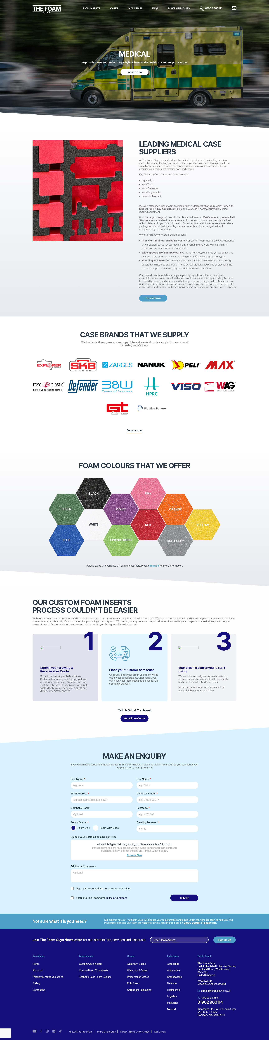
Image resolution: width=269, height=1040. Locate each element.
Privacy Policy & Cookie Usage (134, 1031)
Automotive (173, 970)
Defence (172, 983)
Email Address (79, 793)
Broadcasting (174, 976)
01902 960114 (213, 8)
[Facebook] (41, 1031)
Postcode (142, 807)
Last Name (143, 779)
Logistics (172, 996)
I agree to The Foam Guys (101, 897)
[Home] (47, 9)
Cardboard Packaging (139, 989)
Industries (135, 8)
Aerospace (173, 963)
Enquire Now (134, 72)
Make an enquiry (179, 8)
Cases (114, 8)
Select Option (79, 822)
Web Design (160, 1031)
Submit (184, 898)
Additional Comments (83, 866)
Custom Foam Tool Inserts (93, 970)
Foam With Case (109, 827)
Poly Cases (133, 983)
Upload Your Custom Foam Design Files (93, 836)
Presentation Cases (138, 976)
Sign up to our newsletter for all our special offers (103, 888)
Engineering (173, 989)
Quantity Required (147, 822)
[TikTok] (60, 1031)
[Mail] (234, 8)
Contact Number (146, 793)
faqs (155, 8)
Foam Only (84, 827)
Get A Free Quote (134, 718)
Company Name (80, 807)
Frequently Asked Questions (48, 976)
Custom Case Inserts (90, 963)
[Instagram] (47, 1031)
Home (36, 963)
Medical (171, 1009)
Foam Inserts (91, 8)
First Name (77, 779)
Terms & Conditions (116, 897)
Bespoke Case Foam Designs (95, 976)
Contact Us (39, 989)
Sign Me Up (224, 939)
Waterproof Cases (137, 970)
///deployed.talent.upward (212, 983)
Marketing (172, 1002)
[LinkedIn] (53, 1031)
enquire (154, 565)
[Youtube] (34, 1031)
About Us (38, 970)
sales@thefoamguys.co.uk (215, 990)
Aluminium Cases (136, 963)
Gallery (36, 983)
